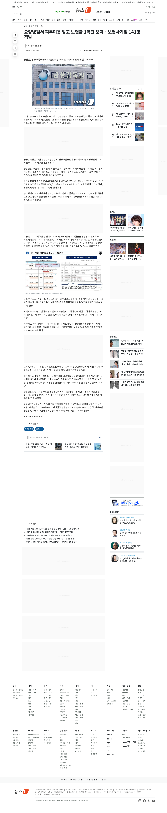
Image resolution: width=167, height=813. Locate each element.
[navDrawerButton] (14, 7)
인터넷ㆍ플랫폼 (33, 735)
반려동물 (63, 763)
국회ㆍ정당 (16, 693)
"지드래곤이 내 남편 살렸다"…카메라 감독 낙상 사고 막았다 (132, 364)
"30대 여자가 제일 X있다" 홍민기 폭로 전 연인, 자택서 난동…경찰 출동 (132, 344)
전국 (77, 686)
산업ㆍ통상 (47, 695)
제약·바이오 (48, 737)
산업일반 (141, 690)
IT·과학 (31, 731)
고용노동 (47, 701)
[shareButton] (15, 35)
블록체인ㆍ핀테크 (128, 709)
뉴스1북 (140, 749)
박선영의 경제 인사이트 (127, 555)
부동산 (15, 731)
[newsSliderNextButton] (142, 89)
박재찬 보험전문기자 (35, 46)
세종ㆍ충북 (79, 704)
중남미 (62, 704)
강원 (76, 701)
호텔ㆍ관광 (142, 715)
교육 (29, 695)
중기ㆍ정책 (142, 701)
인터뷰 (77, 749)
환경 (29, 704)
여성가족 (31, 712)
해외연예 (78, 746)
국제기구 (63, 712)
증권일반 (125, 701)
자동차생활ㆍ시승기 (66, 765)
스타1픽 (140, 740)
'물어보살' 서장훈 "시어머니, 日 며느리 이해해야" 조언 (82, 2)
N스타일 (78, 751)
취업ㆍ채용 (142, 718)
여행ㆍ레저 (63, 754)
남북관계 (110, 704)
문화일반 (63, 746)
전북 (76, 709)
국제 (61, 686)
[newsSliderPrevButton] (136, 89)
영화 (76, 740)
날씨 (29, 706)
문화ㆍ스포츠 (111, 701)
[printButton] (15, 54)
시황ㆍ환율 (126, 704)
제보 (153, 7)
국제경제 (63, 706)
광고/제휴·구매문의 (77, 780)
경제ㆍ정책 (47, 690)
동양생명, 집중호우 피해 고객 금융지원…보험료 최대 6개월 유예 (78, 445)
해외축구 (94, 743)
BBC (123, 735)
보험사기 (39, 429)
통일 (92, 693)
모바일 (30, 740)
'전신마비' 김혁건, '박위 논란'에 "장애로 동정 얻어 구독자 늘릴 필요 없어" (131, 2)
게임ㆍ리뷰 (32, 749)
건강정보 (63, 751)
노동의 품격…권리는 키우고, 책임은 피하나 (130, 546)
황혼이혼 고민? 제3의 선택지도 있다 (130, 534)
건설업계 (16, 746)
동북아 (62, 690)
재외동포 (94, 695)
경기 (76, 695)
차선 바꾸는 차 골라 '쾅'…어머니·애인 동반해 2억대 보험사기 (48, 535)
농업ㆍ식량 (47, 704)
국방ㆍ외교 (94, 690)
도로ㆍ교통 (63, 760)
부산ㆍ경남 (79, 718)
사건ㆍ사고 (32, 690)
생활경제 (141, 706)
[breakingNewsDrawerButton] (18, 7)
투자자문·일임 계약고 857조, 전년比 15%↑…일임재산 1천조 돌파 (51, 542)
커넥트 (148, 7)
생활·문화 (63, 731)
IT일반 (30, 743)
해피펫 (67, 12)
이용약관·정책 (92, 780)
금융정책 (125, 693)
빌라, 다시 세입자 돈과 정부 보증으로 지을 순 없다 (131, 559)
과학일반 (31, 751)
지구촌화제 (63, 718)
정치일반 (16, 698)
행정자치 (78, 690)
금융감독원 (29, 429)
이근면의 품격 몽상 (126, 543)
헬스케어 (47, 740)
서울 (76, 693)
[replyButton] (15, 41)
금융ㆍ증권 (28, 26)
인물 (29, 709)
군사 (108, 693)
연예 (112, 211)
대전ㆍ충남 (79, 706)
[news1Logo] (21, 791)
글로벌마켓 (126, 737)
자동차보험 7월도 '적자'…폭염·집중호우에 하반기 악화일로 (39, 445)
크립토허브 (59, 12)
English (99, 12)
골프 (92, 751)
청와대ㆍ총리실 (18, 690)
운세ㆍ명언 (63, 757)
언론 (61, 749)
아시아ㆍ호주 (64, 695)
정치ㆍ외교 (110, 690)
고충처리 (103, 780)
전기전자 (141, 695)
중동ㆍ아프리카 (65, 701)
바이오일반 (47, 743)
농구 (92, 749)
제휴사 (124, 731)
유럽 (61, 698)
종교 (61, 740)
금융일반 (125, 690)
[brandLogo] (83, 10)
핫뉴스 (113, 336)
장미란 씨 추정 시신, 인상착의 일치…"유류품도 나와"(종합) (125, 137)
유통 (139, 704)
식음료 (140, 712)
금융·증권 (126, 686)
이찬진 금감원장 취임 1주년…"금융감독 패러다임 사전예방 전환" (50, 539)
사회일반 (31, 715)
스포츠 (113, 240)
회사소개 (64, 780)
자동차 (140, 698)
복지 (29, 698)
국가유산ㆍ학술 (65, 743)
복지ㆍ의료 (47, 735)
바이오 (46, 731)
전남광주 (78, 712)
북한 (108, 686)
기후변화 (63, 709)
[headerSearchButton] (21, 7)
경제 (45, 686)
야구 (92, 735)
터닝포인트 (141, 746)
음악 (76, 743)
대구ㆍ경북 (79, 715)
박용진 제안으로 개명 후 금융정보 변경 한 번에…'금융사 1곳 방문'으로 (52, 529)
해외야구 (94, 737)
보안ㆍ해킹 (32, 746)
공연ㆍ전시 (63, 735)
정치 (14, 686)
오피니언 (114, 512)
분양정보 (16, 740)
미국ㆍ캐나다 (64, 693)
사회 (30, 686)
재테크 (124, 706)
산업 (139, 686)
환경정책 (47, 706)
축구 (92, 740)
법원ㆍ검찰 (32, 693)
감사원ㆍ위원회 (18, 695)
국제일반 (63, 720)
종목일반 (94, 754)
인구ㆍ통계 (47, 698)
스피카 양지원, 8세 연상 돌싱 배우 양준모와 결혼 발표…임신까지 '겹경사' (133, 385)
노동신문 (107, 12)
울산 (76, 720)
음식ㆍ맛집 (63, 768)
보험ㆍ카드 (126, 698)
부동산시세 (16, 743)
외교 (92, 686)
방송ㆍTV (78, 737)
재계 (139, 693)
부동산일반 (16, 735)
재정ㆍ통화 (47, 693)
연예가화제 (79, 735)
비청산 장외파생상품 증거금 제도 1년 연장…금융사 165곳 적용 (49, 532)
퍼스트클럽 (141, 751)
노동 (29, 701)
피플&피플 (63, 715)
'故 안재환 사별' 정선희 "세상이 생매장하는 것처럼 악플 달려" (125, 106)
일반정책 (16, 737)
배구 (92, 746)
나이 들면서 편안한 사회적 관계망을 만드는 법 (130, 521)
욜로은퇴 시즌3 (125, 530)
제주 (76, 723)
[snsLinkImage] (139, 801)
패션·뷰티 (141, 709)
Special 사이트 (144, 731)
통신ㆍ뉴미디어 (33, 737)
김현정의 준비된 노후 (127, 517)
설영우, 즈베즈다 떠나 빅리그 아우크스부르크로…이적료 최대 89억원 (36, 2)
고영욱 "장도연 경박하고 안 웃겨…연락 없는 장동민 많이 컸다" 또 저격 (132, 354)
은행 (123, 695)
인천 (76, 698)
